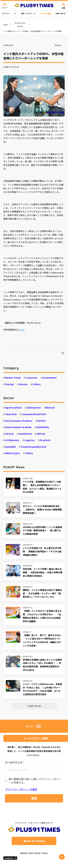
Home (5, 24)
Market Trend (20, 23)
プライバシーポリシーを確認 (21, 789)
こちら (21, 329)
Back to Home (34, 841)
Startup (20, 26)
